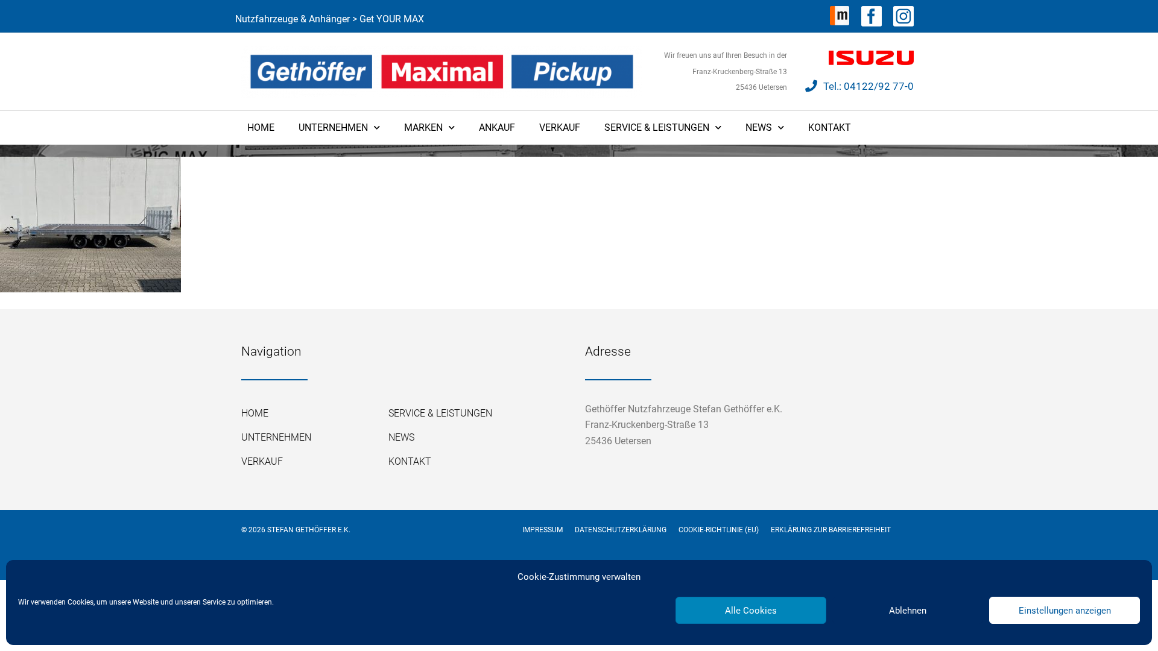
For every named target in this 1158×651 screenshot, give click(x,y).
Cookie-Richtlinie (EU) (719, 530)
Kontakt (829, 127)
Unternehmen (333, 127)
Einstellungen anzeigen (1065, 610)
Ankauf (497, 127)
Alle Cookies (751, 610)
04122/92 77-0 (879, 86)
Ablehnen (907, 610)
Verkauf (559, 127)
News (758, 127)
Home (260, 127)
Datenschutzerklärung (620, 530)
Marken (423, 127)
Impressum (542, 530)
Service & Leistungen (656, 127)
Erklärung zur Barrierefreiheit (831, 530)
